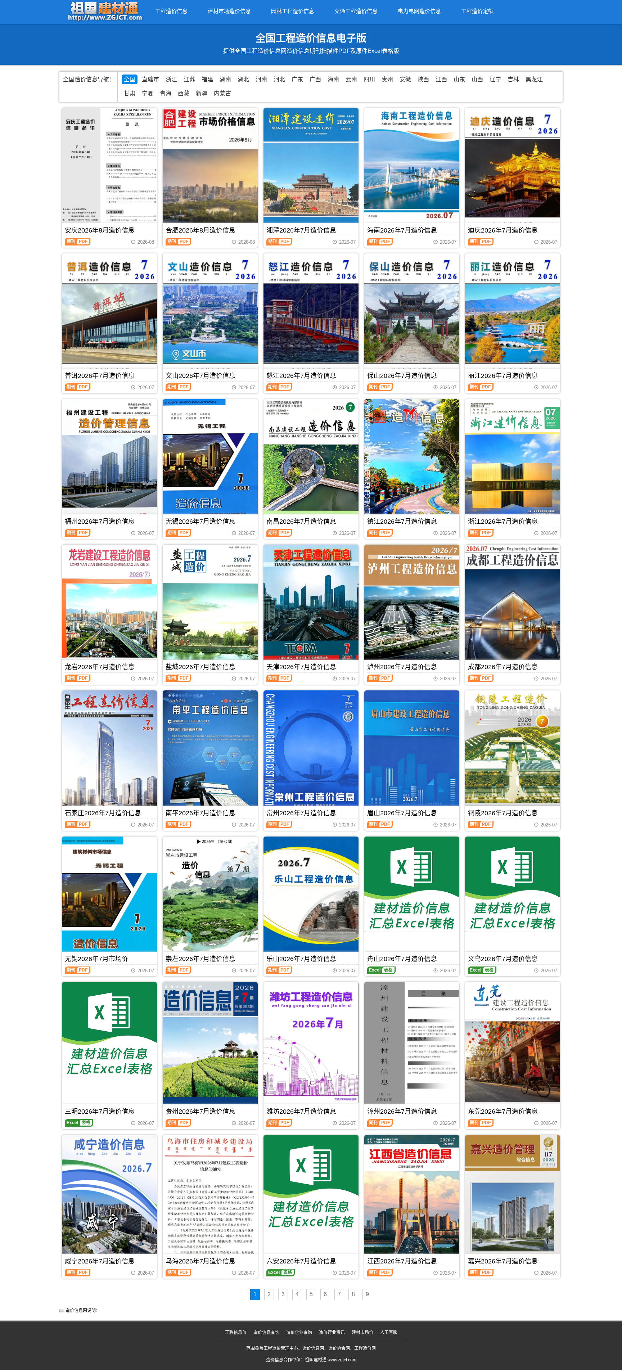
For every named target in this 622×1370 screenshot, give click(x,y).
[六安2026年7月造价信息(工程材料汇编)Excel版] (311, 1182)
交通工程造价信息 (356, 11)
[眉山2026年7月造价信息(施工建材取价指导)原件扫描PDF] (411, 753)
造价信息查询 (266, 1332)
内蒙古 (222, 93)
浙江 (171, 79)
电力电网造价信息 (419, 11)
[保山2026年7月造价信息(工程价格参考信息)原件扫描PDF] (411, 316)
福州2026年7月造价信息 (100, 521)
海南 (333, 79)
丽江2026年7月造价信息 (503, 375)
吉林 (513, 79)
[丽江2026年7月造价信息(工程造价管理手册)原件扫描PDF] (512, 316)
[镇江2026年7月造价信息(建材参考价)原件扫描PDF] (411, 462)
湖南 (225, 79)
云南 (351, 79)
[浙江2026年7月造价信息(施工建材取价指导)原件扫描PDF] (512, 462)
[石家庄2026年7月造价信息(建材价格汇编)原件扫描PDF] (109, 753)
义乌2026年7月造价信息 (503, 959)
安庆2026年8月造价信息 (100, 230)
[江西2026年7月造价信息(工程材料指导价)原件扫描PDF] (411, 1198)
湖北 (243, 79)
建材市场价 (362, 1332)
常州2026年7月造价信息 (301, 813)
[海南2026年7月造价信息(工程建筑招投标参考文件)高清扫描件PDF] (411, 171)
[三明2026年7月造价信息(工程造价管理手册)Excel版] (109, 1029)
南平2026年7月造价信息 (200, 813)
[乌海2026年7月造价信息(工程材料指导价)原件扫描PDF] (210, 1198)
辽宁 (495, 79)
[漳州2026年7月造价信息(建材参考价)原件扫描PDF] (411, 1044)
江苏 (189, 79)
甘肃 (129, 93)
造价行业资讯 (332, 1332)
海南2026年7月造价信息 (402, 230)
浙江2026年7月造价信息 (503, 521)
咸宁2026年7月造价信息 (100, 1261)
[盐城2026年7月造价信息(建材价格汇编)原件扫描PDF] (210, 608)
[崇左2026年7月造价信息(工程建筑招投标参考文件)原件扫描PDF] (210, 898)
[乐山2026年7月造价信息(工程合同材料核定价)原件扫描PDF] (311, 900)
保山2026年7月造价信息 (402, 375)
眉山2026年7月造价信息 (402, 813)
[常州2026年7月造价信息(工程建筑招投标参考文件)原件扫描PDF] (311, 753)
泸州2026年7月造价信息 (402, 667)
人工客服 (388, 1332)
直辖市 (150, 79)
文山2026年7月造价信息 (200, 375)
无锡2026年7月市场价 (96, 959)
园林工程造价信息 (292, 11)
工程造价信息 (171, 11)
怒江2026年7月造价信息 (301, 375)
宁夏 (147, 93)
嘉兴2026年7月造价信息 (503, 1261)
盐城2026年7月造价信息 (200, 667)
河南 (261, 79)
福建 (207, 79)
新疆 (201, 93)
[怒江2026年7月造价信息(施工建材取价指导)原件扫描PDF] (311, 316)
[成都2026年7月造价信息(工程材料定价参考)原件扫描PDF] (512, 608)
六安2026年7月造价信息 (301, 1261)
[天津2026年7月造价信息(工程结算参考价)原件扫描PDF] (311, 608)
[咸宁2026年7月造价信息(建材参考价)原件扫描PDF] (109, 1198)
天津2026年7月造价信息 (301, 667)
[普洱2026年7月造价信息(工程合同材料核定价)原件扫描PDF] (109, 316)
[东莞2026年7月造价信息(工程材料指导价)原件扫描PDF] (512, 1047)
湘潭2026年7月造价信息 (301, 230)
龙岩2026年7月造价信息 (100, 667)
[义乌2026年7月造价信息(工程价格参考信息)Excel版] (512, 884)
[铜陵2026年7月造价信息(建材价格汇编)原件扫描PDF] (512, 753)
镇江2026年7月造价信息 (402, 521)
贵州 (387, 79)
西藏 (183, 93)
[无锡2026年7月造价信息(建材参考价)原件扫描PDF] (210, 462)
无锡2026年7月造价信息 (200, 521)
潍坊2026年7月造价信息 (301, 1111)
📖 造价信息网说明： (79, 1310)
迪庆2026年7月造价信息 (503, 230)
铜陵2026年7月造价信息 (503, 813)
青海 (165, 93)
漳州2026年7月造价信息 (402, 1111)
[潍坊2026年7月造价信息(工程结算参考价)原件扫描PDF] (311, 1042)
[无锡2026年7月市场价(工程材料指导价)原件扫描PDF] (109, 898)
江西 (441, 79)
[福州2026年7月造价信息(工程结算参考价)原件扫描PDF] (109, 462)
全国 (129, 79)
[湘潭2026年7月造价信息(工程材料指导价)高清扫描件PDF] (311, 171)
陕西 (423, 79)
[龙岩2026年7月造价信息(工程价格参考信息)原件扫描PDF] (109, 608)
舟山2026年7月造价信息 (402, 959)
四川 (369, 79)
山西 (477, 79)
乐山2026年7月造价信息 (301, 959)
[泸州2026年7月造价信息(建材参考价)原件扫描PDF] (411, 608)
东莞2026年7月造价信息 (503, 1111)
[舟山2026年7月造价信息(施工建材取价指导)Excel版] (411, 884)
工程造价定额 (477, 11)
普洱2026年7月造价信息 (100, 375)
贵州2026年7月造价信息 (200, 1111)
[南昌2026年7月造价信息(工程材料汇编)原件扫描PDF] (311, 462)
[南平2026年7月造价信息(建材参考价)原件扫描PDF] (210, 753)
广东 (297, 79)
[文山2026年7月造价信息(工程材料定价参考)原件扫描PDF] (210, 316)
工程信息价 (236, 1332)
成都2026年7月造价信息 (503, 667)
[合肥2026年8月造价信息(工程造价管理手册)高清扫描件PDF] (210, 171)
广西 (315, 79)
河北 (279, 79)
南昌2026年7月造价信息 (301, 521)
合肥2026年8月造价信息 (200, 230)
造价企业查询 (299, 1332)
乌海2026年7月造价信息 (200, 1261)
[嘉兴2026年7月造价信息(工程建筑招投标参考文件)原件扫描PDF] (512, 1200)
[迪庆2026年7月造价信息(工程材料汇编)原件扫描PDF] (512, 171)
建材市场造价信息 (229, 11)
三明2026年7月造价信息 (100, 1111)
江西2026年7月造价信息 (402, 1261)
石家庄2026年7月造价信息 (103, 813)
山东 (459, 79)
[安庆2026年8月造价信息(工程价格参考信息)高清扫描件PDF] (109, 171)
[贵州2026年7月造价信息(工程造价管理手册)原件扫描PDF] (210, 1049)
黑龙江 (534, 79)
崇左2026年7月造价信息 (200, 959)
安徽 (405, 79)
